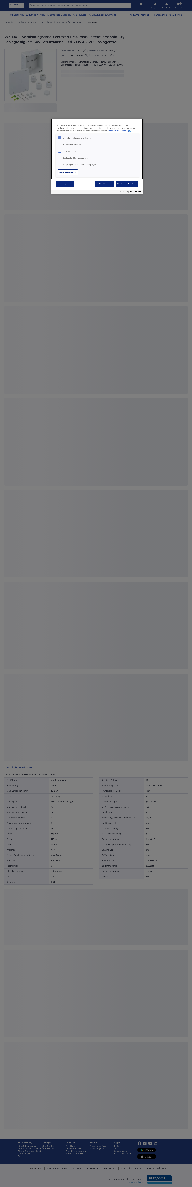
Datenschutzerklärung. (118, 131)
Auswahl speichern (65, 184)
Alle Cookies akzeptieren (127, 184)
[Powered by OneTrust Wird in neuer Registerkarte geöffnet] (130, 192)
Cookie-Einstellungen (67, 172)
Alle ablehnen (104, 184)
